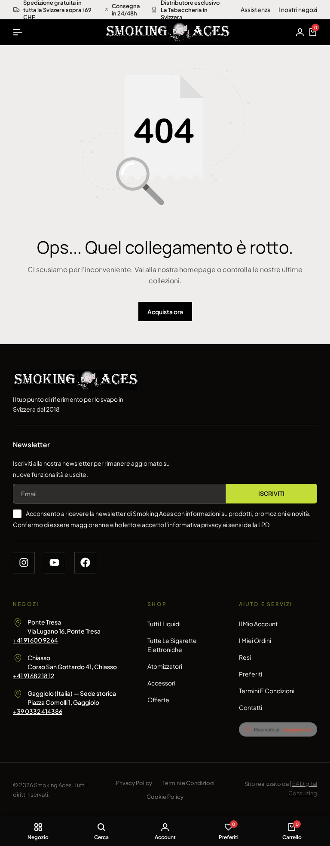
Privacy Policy (134, 782)
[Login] (299, 32)
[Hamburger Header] (17, 32)
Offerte (158, 699)
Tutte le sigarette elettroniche (172, 645)
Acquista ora (165, 311)
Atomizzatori (164, 666)
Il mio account (258, 624)
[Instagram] (24, 563)
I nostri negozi (297, 9)
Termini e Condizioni (266, 690)
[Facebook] (85, 563)
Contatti (250, 707)
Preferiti (250, 674)
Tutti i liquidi (163, 624)
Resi (245, 657)
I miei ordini (255, 640)
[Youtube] (55, 563)
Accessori (161, 683)
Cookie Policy (165, 796)
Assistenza (256, 9)
